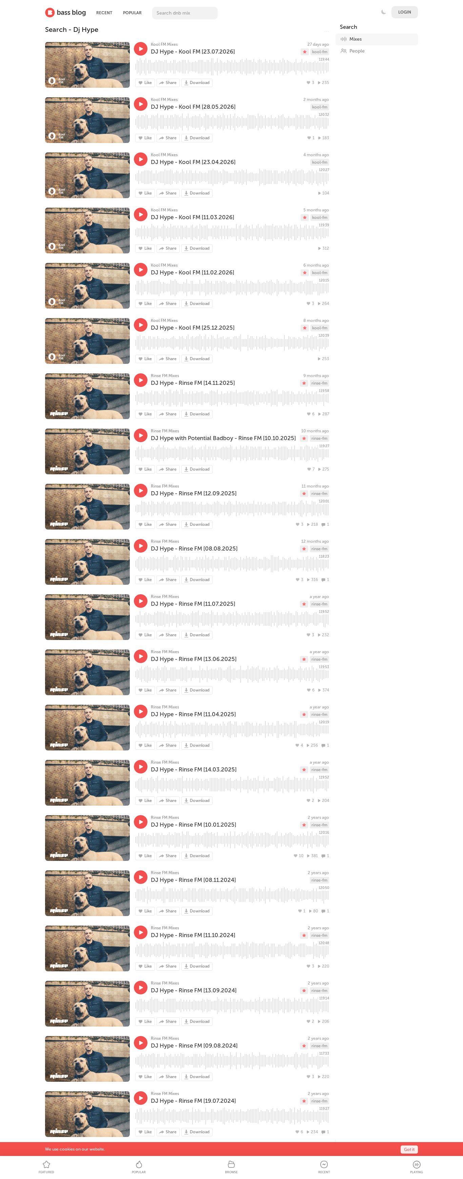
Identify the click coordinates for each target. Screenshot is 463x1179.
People (357, 51)
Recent (104, 13)
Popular (132, 13)
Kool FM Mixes (164, 44)
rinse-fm (319, 383)
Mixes (355, 39)
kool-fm (319, 51)
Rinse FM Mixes (165, 375)
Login (404, 12)
